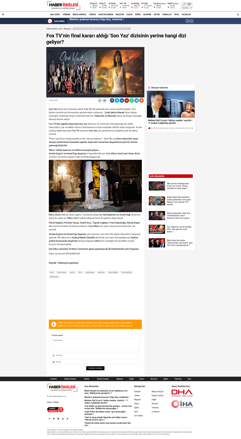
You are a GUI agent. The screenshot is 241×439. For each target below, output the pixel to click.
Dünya (138, 14)
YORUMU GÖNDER (95, 368)
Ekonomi (147, 14)
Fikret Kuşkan (90, 272)
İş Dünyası (156, 411)
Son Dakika (138, 415)
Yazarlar (186, 14)
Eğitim (157, 14)
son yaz (72, 272)
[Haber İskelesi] (62, 388)
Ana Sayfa (55, 14)
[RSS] (67, 418)
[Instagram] (58, 418)
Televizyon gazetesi (67, 263)
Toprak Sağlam (113, 272)
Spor (176, 14)
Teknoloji (167, 14)
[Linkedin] (63, 418)
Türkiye (92, 14)
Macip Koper (54, 277)
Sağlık (129, 14)
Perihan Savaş (61, 272)
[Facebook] (49, 418)
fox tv (52, 272)
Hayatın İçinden (105, 14)
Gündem (66, 14)
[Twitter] (54, 418)
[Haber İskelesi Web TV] (55, 411)
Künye (49, 402)
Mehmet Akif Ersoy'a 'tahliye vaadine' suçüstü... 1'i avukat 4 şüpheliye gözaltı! (110, 21)
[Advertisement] (34, 64)
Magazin (120, 14)
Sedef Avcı (101, 272)
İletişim (56, 402)
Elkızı (80, 272)
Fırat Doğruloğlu (127, 272)
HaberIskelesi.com (54, 29)
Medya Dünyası (79, 14)
